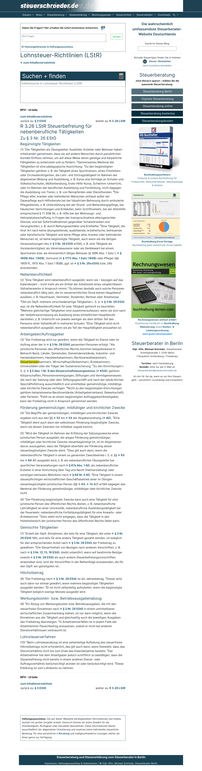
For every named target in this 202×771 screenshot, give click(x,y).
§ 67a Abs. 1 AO (79, 465)
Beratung (64, 733)
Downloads (164, 14)
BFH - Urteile (29, 110)
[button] (175, 15)
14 (91, 484)
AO (108, 418)
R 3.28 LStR (117, 121)
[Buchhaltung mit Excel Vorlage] (155, 215)
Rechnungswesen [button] (102, 14)
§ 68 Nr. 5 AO (81, 475)
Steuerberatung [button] (56, 14)
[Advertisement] (72, 95)
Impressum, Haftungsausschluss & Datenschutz (71, 763)
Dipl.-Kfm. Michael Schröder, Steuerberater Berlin (129, 763)
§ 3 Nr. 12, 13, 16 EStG (44, 552)
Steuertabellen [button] (144, 14)
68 (30, 460)
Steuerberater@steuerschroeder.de (157, 370)
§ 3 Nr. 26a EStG (88, 263)
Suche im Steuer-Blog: (157, 43)
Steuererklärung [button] (78, 14)
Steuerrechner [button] (124, 14)
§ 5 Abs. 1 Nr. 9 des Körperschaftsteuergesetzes (62, 371)
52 (58, 418)
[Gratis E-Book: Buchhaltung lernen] (153, 284)
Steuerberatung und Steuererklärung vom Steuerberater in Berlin (101, 757)
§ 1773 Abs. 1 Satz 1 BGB (79, 258)
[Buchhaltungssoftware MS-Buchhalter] (155, 148)
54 (70, 418)
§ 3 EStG (40, 121)
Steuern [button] (27, 14)
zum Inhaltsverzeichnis (39, 62)
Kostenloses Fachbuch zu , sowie (157, 326)
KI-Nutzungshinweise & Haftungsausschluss (47, 46)
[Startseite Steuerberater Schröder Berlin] (63, 5)
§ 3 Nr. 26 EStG (63, 243)
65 (123, 455)
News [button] (39, 14)
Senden (117, 36)
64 (83, 484)
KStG (103, 371)
